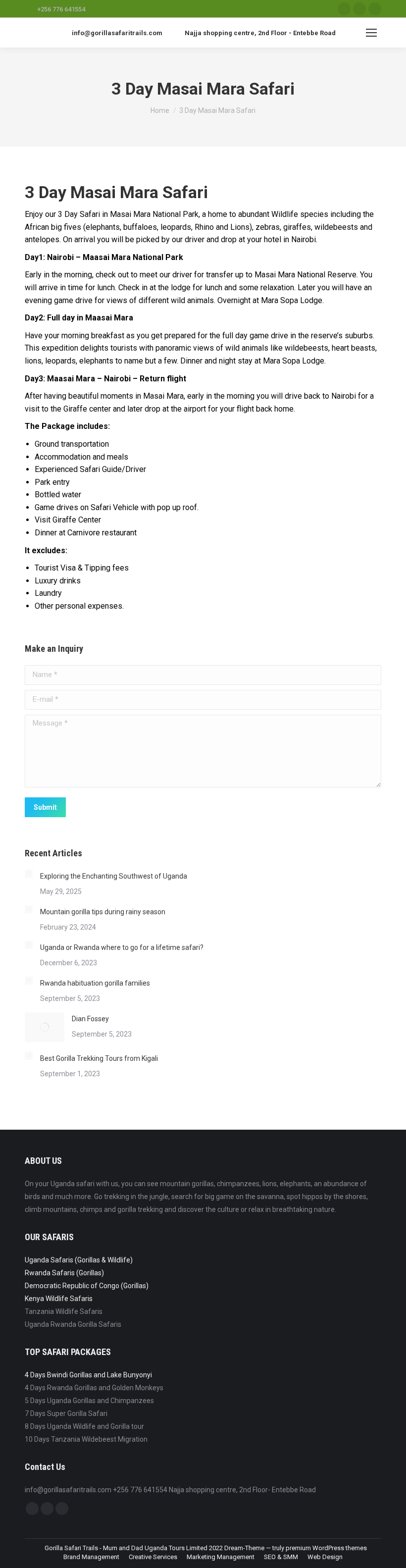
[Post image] (29, 874)
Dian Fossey (90, 1019)
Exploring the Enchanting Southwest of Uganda (113, 876)
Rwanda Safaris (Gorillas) (64, 1273)
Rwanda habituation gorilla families (95, 983)
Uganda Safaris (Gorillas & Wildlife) (79, 1260)
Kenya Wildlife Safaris (59, 1299)
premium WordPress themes (326, 1548)
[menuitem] (91, 1557)
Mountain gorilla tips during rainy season (102, 912)
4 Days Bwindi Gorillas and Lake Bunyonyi (88, 1375)
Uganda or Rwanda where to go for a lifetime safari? (121, 947)
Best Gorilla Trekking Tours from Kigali (99, 1058)
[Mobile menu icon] (371, 33)
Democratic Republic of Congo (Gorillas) (87, 1286)
